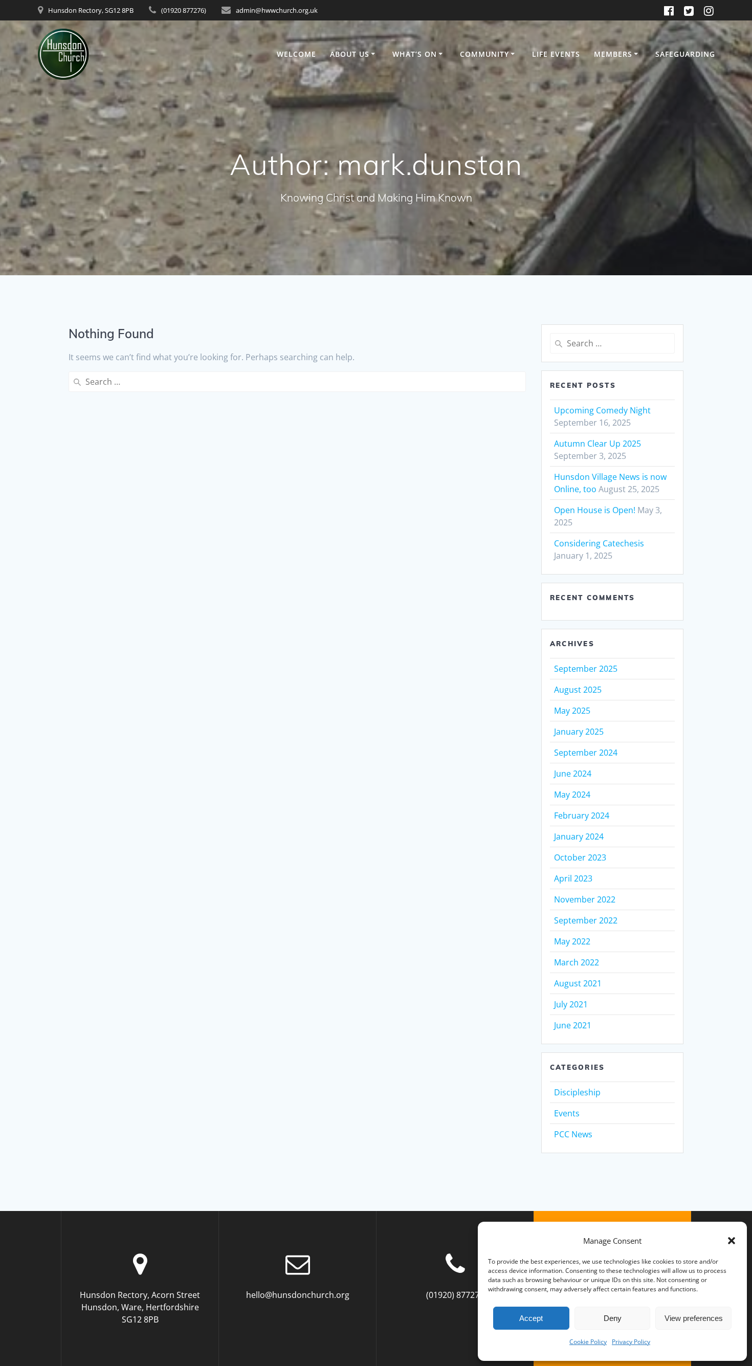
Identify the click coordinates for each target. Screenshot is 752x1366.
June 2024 (572, 773)
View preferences (694, 1318)
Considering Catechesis (599, 543)
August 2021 (578, 983)
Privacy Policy (631, 1341)
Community (484, 54)
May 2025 (572, 710)
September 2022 (585, 920)
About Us (349, 54)
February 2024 (581, 815)
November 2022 (584, 899)
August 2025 (578, 689)
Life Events (556, 54)
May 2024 (572, 794)
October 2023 (580, 857)
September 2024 (585, 752)
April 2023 (573, 878)
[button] (731, 1241)
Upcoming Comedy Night (602, 410)
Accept (531, 1318)
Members (613, 54)
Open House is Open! (594, 510)
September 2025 (585, 668)
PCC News (573, 1134)
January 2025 (579, 731)
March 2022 (576, 962)
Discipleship (577, 1092)
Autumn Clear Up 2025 (597, 443)
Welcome (296, 54)
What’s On (414, 54)
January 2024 (579, 836)
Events (567, 1113)
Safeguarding (685, 54)
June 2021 (572, 1025)
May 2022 (572, 941)
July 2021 (571, 1004)
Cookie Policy (588, 1341)
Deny (613, 1318)
